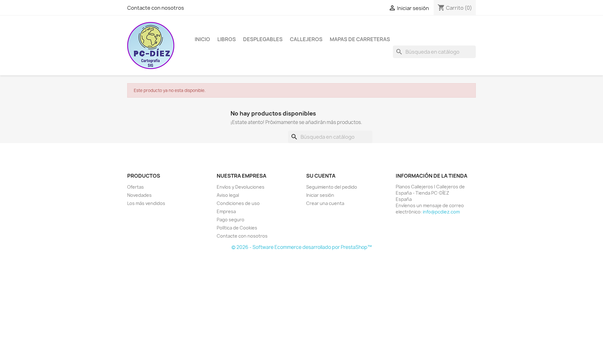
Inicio (202, 39)
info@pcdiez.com (441, 212)
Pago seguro (230, 220)
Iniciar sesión (320, 195)
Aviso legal (228, 195)
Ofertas (135, 187)
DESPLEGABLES (263, 39)
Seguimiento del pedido (331, 187)
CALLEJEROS (306, 39)
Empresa (226, 211)
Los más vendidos (146, 203)
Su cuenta (320, 175)
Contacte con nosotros (155, 7)
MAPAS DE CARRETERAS (360, 39)
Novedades (139, 195)
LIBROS (226, 39)
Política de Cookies (237, 228)
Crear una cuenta (325, 203)
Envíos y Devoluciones (240, 187)
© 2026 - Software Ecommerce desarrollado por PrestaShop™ (301, 247)
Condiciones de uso (238, 203)
